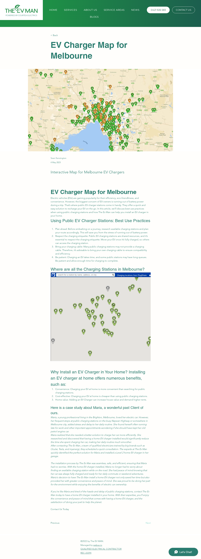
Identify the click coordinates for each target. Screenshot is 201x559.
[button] (94, 17)
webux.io (97, 545)
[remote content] (101, 317)
